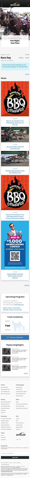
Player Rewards (19, 396)
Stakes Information (5, 425)
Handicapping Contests (21, 391)
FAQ (14, 462)
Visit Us (17, 418)
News (17, 402)
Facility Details (19, 425)
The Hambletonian (5, 391)
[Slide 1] (13, 25)
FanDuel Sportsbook (20, 393)
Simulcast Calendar (5, 408)
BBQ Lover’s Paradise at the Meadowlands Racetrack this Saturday (15, 122)
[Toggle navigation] (1, 5)
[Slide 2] (15, 25)
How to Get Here (20, 423)
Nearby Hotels (19, 427)
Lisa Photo (3, 439)
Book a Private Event (5, 393)
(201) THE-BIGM (17, 467)
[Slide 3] (16, 25)
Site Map (18, 462)
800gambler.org (10, 475)
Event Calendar (4, 387)
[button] (28, 5)
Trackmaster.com (19, 304)
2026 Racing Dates (5, 404)
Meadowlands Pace (5, 389)
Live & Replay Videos (5, 406)
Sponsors (3, 412)
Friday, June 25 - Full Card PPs (11, 308)
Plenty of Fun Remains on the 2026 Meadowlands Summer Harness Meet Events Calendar (15, 216)
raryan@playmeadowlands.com (6, 471)
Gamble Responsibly (5, 464)
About (2, 435)
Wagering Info (19, 387)
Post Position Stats (20, 406)
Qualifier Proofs (4, 423)
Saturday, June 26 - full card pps (12, 310)
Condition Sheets (5, 420)
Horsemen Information (6, 418)
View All (27, 74)
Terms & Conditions (4, 462)
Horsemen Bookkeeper (6, 429)
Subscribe (15, 457)
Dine (17, 420)
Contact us (3, 437)
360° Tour (18, 429)
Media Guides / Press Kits (21, 408)
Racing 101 (3, 410)
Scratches (21, 57)
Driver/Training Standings (21, 404)
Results (27, 57)
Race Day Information (6, 402)
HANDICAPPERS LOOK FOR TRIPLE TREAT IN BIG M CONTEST (15, 276)
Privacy (11, 462)
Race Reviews (19, 389)
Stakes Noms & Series (6, 427)
